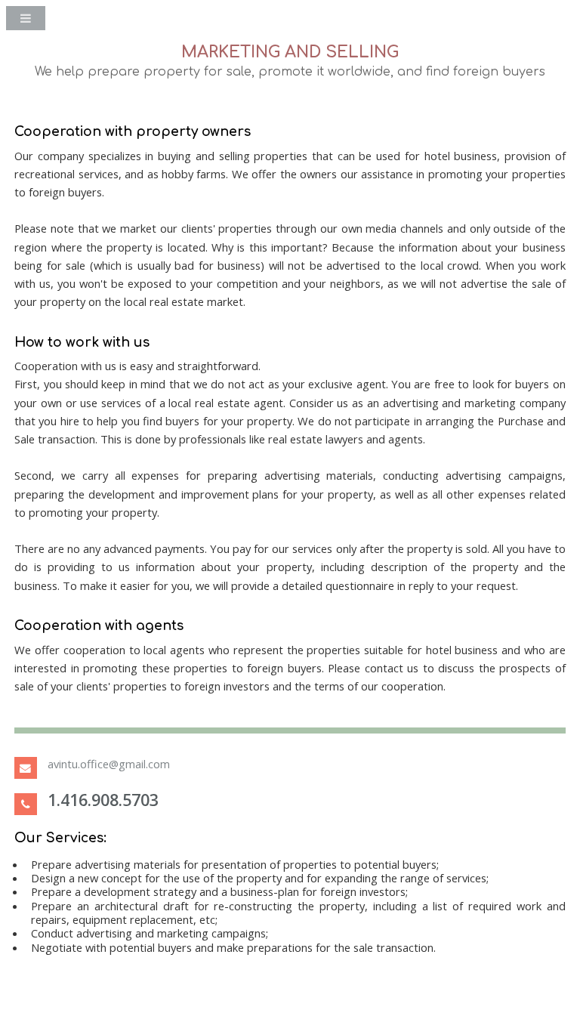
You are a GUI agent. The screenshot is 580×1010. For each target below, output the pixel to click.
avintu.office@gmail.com (109, 763)
